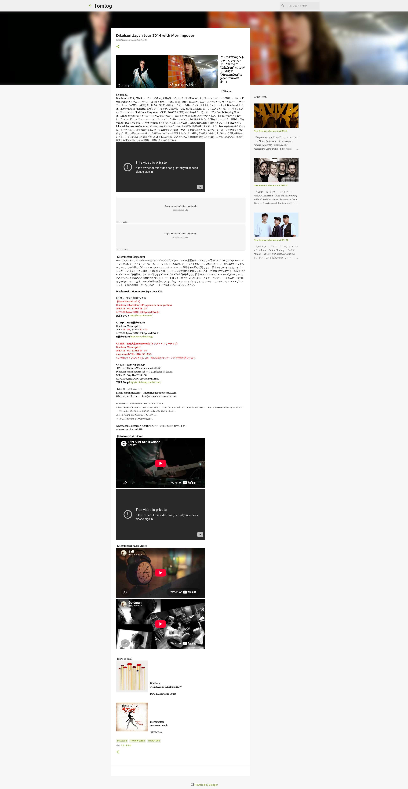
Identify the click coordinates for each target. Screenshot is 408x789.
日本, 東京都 (126, 745)
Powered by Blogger (206, 784)
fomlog (103, 6)
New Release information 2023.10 (271, 239)
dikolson (122, 740)
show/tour (154, 740)
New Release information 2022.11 (271, 185)
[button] (118, 47)
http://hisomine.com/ (141, 315)
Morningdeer (138, 740)
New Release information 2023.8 (270, 130)
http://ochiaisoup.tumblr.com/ (145, 382)
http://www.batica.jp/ (141, 336)
